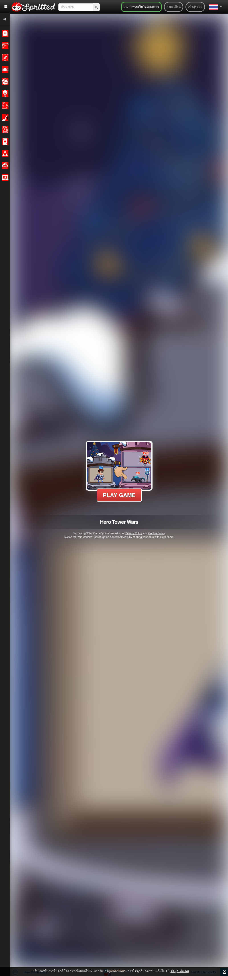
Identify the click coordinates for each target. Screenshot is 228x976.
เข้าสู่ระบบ (195, 6)
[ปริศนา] (4, 105)
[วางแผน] (4, 93)
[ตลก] (4, 165)
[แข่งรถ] (4, 69)
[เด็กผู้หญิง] (4, 117)
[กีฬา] (4, 81)
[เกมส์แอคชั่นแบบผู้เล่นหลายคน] (4, 177)
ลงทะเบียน (173, 6)
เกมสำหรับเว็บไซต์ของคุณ (141, 6)
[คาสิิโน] (4, 141)
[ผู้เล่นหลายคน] (4, 153)
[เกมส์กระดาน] (4, 129)
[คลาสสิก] (4, 33)
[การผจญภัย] (4, 57)
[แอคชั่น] (4, 45)
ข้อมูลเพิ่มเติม (180, 971)
